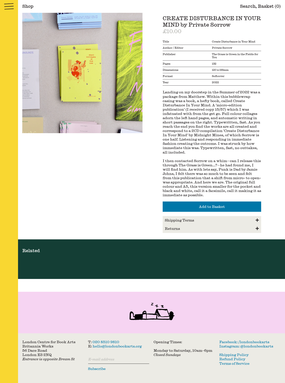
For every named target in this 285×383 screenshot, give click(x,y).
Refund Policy (232, 359)
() (269, 6)
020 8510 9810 (105, 342)
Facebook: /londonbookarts (244, 342)
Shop (28, 6)
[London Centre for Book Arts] (151, 312)
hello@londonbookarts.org (117, 346)
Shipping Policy (234, 355)
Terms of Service (234, 363)
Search (248, 6)
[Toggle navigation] (9, 6)
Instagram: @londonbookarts (246, 346)
